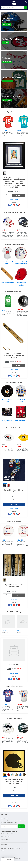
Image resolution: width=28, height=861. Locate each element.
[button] (7, 859)
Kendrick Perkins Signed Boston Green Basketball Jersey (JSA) (8, 313)
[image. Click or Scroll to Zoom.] (14, 650)
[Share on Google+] (14, 205)
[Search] (25, 7)
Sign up (21, 826)
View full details (14, 199)
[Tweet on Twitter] (11, 205)
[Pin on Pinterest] (19, 205)
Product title (5, 632)
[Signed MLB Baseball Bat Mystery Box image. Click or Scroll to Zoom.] (14, 565)
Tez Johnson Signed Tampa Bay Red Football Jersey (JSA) (7, 134)
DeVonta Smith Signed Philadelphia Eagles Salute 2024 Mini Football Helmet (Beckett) (8, 740)
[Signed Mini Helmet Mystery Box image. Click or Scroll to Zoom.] (14, 470)
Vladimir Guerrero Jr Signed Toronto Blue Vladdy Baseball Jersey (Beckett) (7, 708)
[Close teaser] (14, 857)
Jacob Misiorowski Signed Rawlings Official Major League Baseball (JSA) (8, 543)
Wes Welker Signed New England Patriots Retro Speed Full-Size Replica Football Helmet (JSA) (8, 234)
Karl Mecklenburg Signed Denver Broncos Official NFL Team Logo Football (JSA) (8, 450)
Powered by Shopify (17, 858)
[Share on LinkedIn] (17, 205)
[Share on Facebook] (9, 205)
